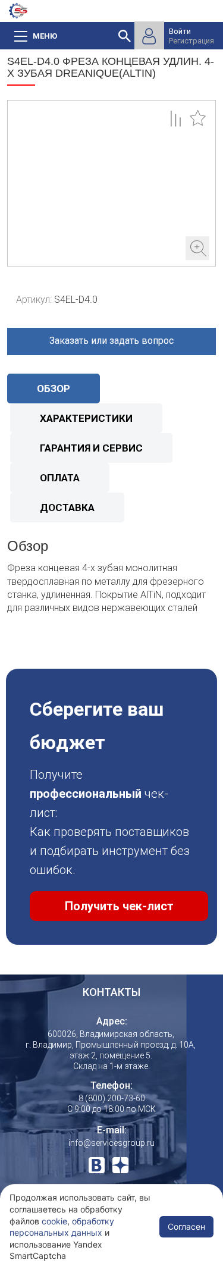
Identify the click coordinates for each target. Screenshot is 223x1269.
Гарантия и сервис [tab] (91, 448)
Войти (180, 31)
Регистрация (191, 40)
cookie (54, 1221)
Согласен (186, 1226)
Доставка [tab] (67, 507)
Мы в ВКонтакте (97, 1165)
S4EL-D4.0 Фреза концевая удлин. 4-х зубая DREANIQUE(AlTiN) (111, 183)
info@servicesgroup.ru (111, 1143)
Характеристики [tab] (86, 418)
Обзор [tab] (53, 388)
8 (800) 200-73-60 (111, 1098)
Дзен (120, 1165)
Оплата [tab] (60, 478)
